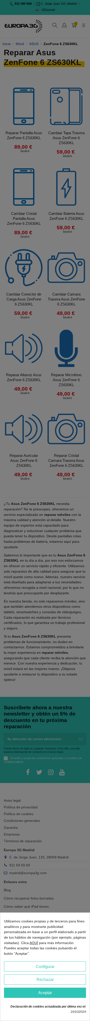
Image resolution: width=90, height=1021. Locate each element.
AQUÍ (34, 943)
